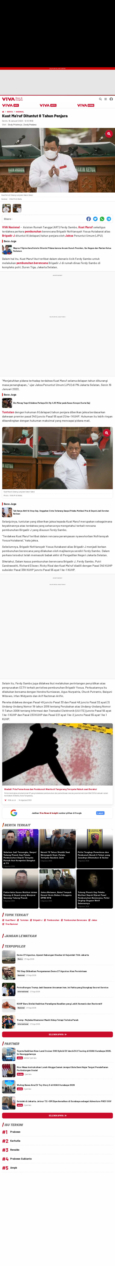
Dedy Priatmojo (15, 124)
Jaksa (69, 235)
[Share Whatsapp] (102, 219)
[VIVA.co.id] (12, 99)
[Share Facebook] (88, 219)
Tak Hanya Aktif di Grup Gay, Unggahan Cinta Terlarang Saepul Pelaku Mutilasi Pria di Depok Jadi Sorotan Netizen (61, 512)
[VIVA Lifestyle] (48, 105)
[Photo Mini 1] (6, 208)
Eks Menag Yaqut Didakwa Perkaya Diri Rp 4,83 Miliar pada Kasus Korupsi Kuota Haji (51, 403)
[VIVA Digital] (10, 105)
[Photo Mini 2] (16, 208)
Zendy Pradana (29, 124)
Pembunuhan (53, 920)
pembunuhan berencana (32, 263)
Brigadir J (8, 235)
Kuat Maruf (85, 227)
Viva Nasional (11, 924)
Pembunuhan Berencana (75, 920)
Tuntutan (8, 412)
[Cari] (100, 99)
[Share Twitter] (95, 219)
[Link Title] (8, 957)
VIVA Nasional (11, 227)
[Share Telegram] (108, 219)
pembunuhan (33, 231)
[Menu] (105, 99)
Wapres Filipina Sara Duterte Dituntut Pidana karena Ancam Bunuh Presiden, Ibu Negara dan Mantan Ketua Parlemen (62, 249)
